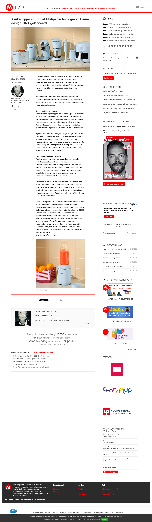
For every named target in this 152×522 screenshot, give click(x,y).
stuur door (56, 301)
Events (80, 492)
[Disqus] (53, 402)
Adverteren (82, 495)
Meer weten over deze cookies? (91, 519)
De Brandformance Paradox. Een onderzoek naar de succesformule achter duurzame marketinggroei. (120, 447)
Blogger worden (108, 492)
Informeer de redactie (110, 489)
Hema (59, 334)
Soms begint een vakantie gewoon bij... (121, 37)
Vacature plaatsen (109, 233)
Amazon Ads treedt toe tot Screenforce (122, 41)
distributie (38, 337)
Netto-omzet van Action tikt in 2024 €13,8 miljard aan (31, 356)
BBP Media (14, 511)
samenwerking (37, 341)
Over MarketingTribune (41, 513)
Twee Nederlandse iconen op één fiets (115, 95)
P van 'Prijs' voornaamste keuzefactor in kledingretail (31, 367)
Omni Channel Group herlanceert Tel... (121, 31)
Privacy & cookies (74, 513)
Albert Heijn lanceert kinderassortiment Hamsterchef (120, 104)
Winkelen (17, 110)
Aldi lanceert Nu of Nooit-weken (113, 91)
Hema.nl (54, 230)
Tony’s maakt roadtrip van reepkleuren (115, 113)
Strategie (17, 106)
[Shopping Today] (120, 334)
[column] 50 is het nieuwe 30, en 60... (120, 27)
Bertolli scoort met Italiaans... (112, 253)
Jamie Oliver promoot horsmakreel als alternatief (119, 100)
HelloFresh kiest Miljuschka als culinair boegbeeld (118, 108)
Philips (66, 341)
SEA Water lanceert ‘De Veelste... (113, 266)
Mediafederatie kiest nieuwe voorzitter (121, 34)
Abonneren (119, 513)
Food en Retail (55, 8)
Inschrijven (108, 78)
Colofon (81, 489)
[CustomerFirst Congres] (120, 312)
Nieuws (56, 489)
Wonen (58, 341)
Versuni (50, 341)
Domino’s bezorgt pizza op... (112, 258)
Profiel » (88, 324)
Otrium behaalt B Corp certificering (25, 364)
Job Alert (108, 217)
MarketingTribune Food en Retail (13, 7)
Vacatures (87, 513)
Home (46, 8)
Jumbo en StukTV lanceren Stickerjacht (116, 249)
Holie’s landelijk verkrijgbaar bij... (113, 262)
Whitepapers (98, 513)
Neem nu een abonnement (113, 184)
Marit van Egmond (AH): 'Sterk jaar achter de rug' (29, 361)
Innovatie (17, 108)
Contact (63, 513)
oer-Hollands (65, 338)
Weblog (56, 492)
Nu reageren (18, 82)
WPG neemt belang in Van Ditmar (119, 24)
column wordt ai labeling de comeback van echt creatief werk (118, 59)
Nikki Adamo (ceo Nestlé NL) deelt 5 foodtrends (29, 359)
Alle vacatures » (132, 233)
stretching (49, 334)
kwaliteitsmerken (51, 338)
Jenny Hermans (35, 334)
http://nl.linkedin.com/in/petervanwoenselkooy (57, 320)
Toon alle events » (132, 349)
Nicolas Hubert (71, 334)
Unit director (58, 344)
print (60, 301)
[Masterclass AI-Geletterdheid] (120, 290)
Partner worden (108, 495)
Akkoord (104, 519)
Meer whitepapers (110, 472)
